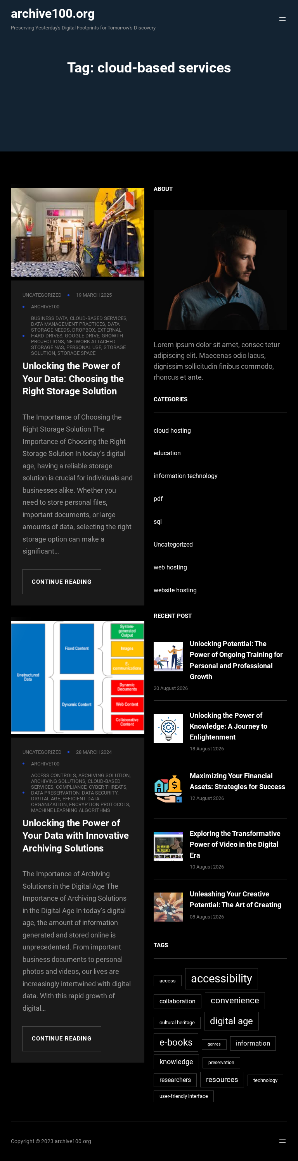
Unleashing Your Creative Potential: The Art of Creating (235, 899)
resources (222, 1079)
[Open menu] (280, 19)
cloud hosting (172, 430)
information (253, 1043)
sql (158, 521)
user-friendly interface (183, 1096)
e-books (175, 1042)
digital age (231, 1021)
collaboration (177, 1001)
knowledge (176, 1062)
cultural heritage (177, 1022)
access (167, 981)
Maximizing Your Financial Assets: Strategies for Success (237, 781)
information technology (186, 476)
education (167, 453)
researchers (175, 1080)
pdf (158, 498)
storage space (76, 353)
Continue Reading (62, 581)
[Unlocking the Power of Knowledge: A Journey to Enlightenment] (168, 730)
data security (100, 793)
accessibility (221, 978)
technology (265, 1080)
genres (214, 1044)
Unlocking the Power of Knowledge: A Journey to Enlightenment (228, 726)
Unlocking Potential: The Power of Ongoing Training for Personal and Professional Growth (236, 660)
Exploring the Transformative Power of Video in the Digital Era (235, 844)
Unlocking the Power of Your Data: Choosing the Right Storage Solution (73, 379)
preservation (221, 1062)
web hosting (170, 567)
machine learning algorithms (70, 810)
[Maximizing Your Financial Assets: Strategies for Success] (168, 790)
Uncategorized (42, 295)
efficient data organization (65, 801)
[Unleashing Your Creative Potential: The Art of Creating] (168, 909)
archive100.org (53, 13)
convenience (235, 1000)
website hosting (175, 590)
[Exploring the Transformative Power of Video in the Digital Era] (168, 848)
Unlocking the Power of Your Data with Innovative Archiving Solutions (76, 836)
